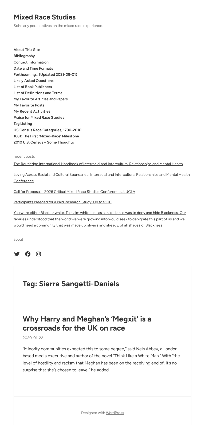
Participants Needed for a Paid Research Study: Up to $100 (63, 202)
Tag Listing (23, 123)
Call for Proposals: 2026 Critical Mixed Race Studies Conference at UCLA (74, 191)
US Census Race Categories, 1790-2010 (47, 130)
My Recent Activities (32, 111)
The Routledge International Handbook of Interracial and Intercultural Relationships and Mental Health (98, 164)
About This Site (27, 49)
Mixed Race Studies (45, 17)
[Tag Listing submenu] (34, 124)
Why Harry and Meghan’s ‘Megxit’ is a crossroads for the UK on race (87, 323)
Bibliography (24, 56)
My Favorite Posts (29, 105)
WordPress (115, 413)
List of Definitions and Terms (38, 93)
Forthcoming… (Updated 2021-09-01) (45, 74)
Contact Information (31, 62)
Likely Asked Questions (34, 80)
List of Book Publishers (33, 87)
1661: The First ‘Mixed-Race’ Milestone (46, 136)
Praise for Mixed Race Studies (39, 117)
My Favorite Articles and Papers (41, 99)
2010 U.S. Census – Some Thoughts (44, 142)
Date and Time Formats (33, 68)
